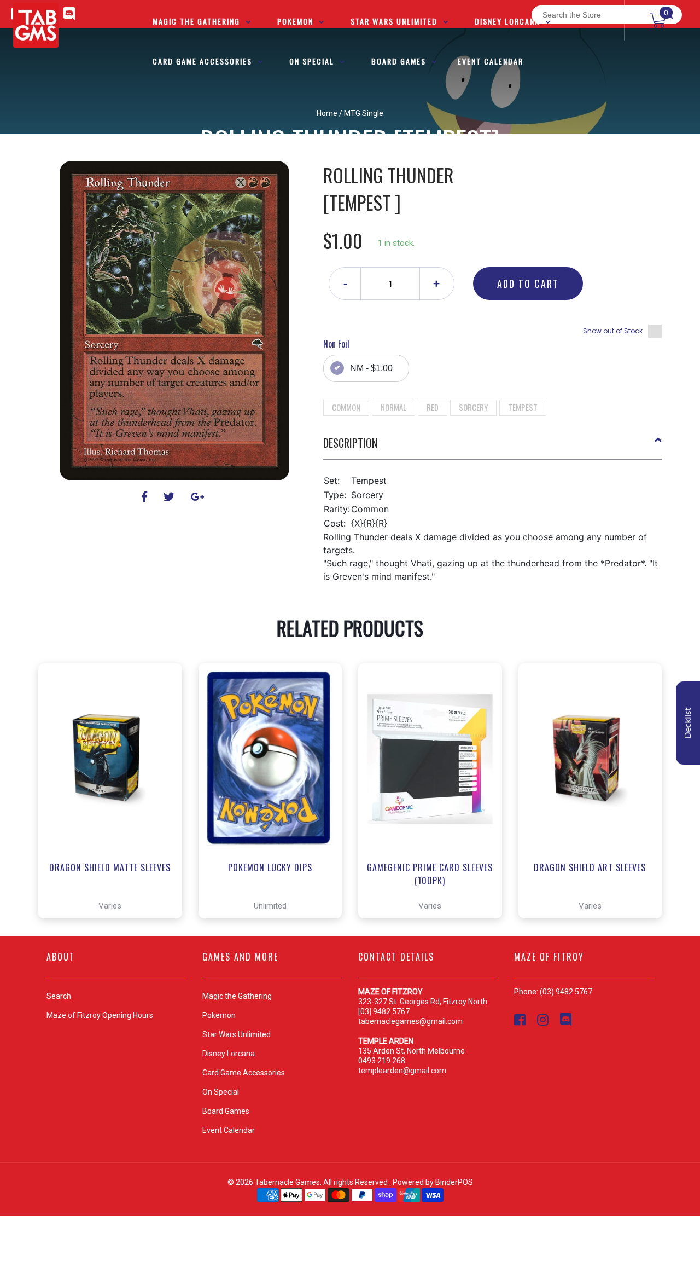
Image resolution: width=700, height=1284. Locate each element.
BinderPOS (454, 1182)
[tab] (492, 447)
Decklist (688, 723)
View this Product (115, 879)
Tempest (523, 407)
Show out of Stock (613, 331)
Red (433, 407)
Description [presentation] (350, 443)
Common (346, 407)
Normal (393, 407)
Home (327, 113)
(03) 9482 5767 (566, 991)
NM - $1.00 (371, 368)
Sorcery (473, 407)
